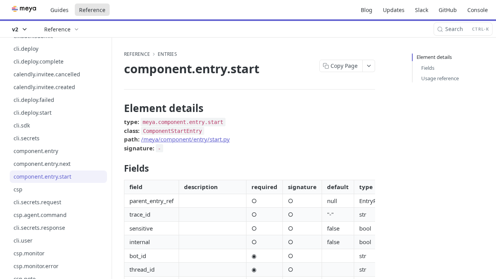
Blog (366, 10)
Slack (421, 10)
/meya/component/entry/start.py (185, 139)
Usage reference (440, 78)
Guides (59, 10)
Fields (427, 67)
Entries (167, 54)
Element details (434, 56)
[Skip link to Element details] (118, 108)
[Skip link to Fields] (118, 168)
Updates (394, 10)
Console (477, 10)
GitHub (448, 10)
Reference (92, 10)
